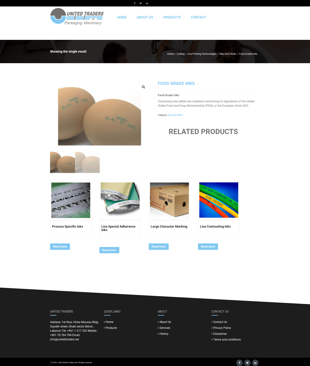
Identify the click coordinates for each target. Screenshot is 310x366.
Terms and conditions (227, 339)
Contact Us (220, 322)
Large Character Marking (169, 226)
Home (122, 17)
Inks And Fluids (175, 115)
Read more (60, 246)
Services (164, 328)
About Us (145, 17)
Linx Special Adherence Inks (118, 228)
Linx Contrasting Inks (215, 226)
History (163, 333)
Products (111, 328)
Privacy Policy (222, 328)
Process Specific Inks (67, 226)
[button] (143, 87)
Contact (198, 17)
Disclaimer (220, 333)
